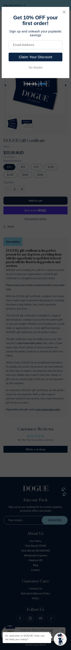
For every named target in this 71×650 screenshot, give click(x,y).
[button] (60, 639)
